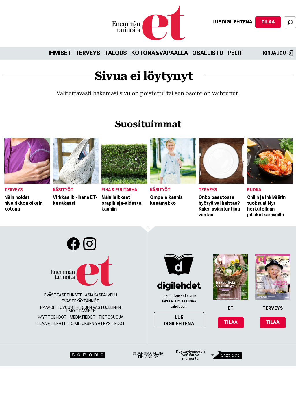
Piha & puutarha (119, 189)
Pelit (235, 52)
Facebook (73, 243)
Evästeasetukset (63, 295)
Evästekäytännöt (80, 301)
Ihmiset (60, 52)
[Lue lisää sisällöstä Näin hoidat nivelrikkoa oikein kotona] (27, 161)
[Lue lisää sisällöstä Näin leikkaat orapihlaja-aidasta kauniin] (124, 161)
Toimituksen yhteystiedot (96, 323)
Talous (116, 52)
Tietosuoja (111, 317)
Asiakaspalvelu (101, 295)
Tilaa (268, 22)
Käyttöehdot (52, 317)
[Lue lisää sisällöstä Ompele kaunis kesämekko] (173, 161)
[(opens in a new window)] (179, 285)
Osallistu (207, 52)
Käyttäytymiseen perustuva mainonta (190, 355)
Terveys (87, 52)
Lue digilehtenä (232, 22)
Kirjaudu (274, 53)
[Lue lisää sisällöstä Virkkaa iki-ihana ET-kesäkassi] (76, 161)
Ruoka (254, 189)
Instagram (89, 243)
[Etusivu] (81, 271)
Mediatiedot (83, 317)
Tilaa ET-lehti (50, 323)
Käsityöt (63, 189)
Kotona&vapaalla (159, 52)
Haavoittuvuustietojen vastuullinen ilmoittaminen (80, 309)
